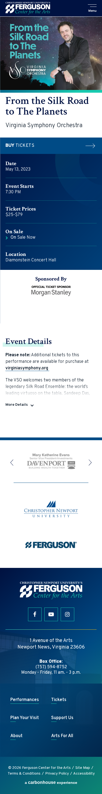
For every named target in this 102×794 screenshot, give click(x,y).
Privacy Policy (57, 773)
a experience (51, 782)
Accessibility (84, 773)
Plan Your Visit (24, 718)
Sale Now (23, 237)
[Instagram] (67, 614)
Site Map (82, 768)
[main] (51, 226)
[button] (92, 8)
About (16, 736)
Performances (24, 700)
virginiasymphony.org (27, 368)
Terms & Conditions (24, 773)
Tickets (19, 145)
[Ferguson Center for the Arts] (27, 8)
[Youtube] (51, 614)
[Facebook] (35, 614)
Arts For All (62, 736)
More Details (16, 404)
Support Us (62, 718)
